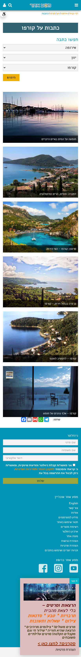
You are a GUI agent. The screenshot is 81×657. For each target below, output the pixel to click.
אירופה (64, 13)
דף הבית (74, 13)
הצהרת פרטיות (69, 545)
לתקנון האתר (46, 469)
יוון (58, 13)
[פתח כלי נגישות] (3, 14)
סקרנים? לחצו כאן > (56, 643)
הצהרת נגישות (69, 540)
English (73, 503)
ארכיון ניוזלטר (70, 531)
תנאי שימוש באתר (67, 522)
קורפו (52, 13)
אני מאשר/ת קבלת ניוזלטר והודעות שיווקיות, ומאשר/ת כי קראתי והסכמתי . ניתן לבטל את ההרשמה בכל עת (42, 469)
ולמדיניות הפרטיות (26, 469)
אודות (74, 512)
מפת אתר (72, 536)
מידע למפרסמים (68, 517)
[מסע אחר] (40, 5)
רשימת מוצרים (69, 526)
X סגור (74, 581)
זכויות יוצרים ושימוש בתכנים (61, 550)
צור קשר (73, 507)
